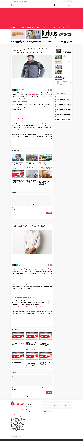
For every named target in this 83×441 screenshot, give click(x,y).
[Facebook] (62, 1)
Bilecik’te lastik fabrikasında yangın (18, 344)
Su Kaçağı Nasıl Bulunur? (17, 362)
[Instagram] (66, 1)
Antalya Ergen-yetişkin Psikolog (16, 409)
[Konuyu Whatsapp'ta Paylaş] (17, 90)
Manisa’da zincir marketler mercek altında (44, 165)
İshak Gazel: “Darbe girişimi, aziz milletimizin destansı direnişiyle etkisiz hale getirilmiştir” (17, 165)
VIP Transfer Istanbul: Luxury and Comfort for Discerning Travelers (18, 181)
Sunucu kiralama (17, 411)
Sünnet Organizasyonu (15, 414)
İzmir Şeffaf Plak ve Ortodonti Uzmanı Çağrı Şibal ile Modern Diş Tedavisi (33, 27)
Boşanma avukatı (19, 410)
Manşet (43, 162)
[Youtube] (68, 1)
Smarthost (13, 407)
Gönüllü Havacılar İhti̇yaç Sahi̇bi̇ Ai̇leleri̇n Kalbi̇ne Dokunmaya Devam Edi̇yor (31, 343)
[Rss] (70, 1)
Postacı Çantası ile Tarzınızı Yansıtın (34, 40)
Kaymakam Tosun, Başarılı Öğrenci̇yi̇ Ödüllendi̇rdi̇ (44, 363)
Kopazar (12, 411)
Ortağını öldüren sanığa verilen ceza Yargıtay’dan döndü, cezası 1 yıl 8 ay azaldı (45, 344)
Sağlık (63, 70)
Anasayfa (14, 52)
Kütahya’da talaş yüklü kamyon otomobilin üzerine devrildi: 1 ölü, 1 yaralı (31, 364)
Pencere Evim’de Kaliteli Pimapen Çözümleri (31, 181)
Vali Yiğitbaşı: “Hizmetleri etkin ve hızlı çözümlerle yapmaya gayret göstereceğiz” (44, 183)
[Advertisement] (41, 16)
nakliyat (20, 413)
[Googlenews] (71, 1)
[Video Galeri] (54, 5)
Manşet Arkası (64, 81)
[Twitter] (64, 1)
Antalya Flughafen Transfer (18, 408)
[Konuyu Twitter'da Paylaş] (15, 90)
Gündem (18, 52)
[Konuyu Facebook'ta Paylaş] (13, 90)
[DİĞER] (64, 5)
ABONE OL (22, 89)
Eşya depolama (16, 413)
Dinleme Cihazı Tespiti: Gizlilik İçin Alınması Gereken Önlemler (65, 40)
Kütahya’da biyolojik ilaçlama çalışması (32, 164)
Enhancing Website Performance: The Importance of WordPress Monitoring (49, 41)
